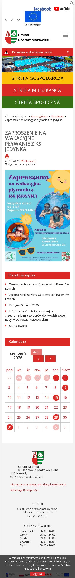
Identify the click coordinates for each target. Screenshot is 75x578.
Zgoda (37, 574)
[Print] (7, 156)
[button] (72, 4)
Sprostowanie (18, 326)
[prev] (38, 358)
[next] (50, 358)
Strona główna (39, 116)
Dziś (36, 352)
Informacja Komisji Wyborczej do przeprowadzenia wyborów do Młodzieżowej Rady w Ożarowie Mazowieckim (35, 315)
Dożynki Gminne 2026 (24, 305)
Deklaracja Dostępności (24, 490)
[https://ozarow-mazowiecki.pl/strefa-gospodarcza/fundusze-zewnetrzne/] (33, 18)
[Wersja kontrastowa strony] (19, 20)
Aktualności (57, 116)
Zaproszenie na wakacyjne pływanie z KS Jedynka (25, 140)
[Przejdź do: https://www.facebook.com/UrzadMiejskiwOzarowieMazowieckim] (42, 8)
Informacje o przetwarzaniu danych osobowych (38, 484)
